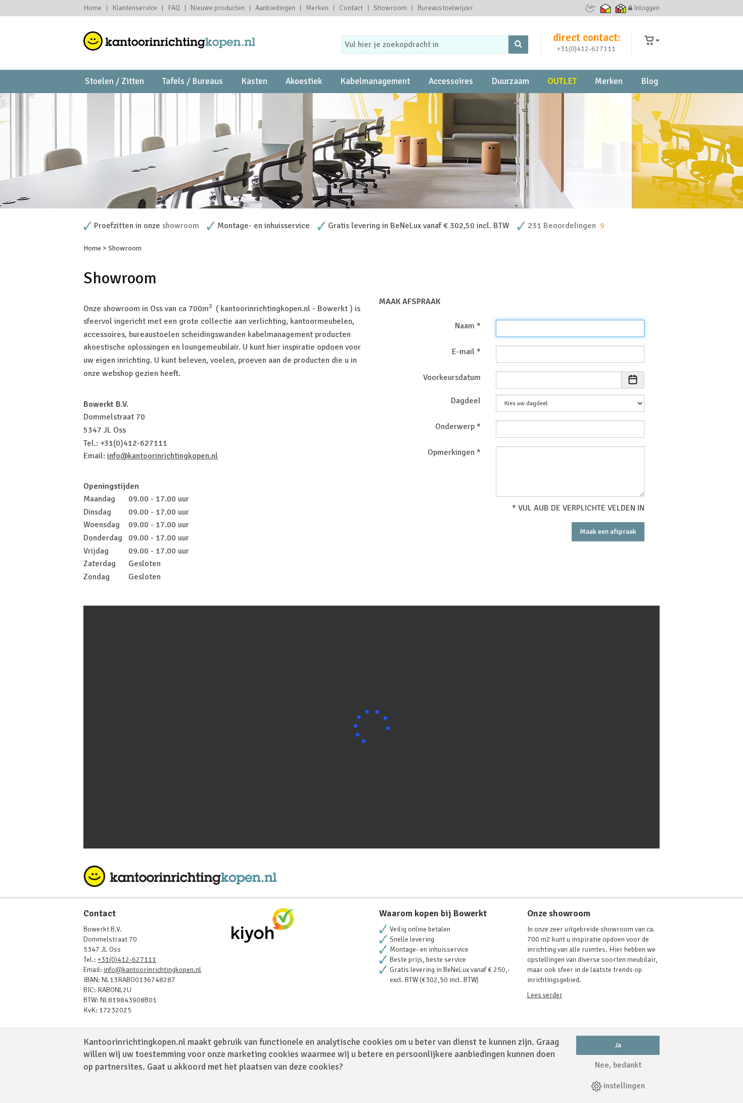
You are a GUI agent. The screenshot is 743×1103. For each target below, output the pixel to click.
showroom (180, 226)
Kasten (254, 81)
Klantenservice (134, 8)
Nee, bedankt (618, 1065)
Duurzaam (510, 81)
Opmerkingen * (454, 452)
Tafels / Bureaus (192, 81)
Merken (317, 8)
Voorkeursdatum (452, 377)
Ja (618, 1045)
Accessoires (451, 81)
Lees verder (545, 995)
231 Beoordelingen (562, 226)
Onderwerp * (458, 426)
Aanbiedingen (275, 8)
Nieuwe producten (218, 8)
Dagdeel (466, 401)
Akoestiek (304, 81)
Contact (351, 8)
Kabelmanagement (375, 81)
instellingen (623, 1086)
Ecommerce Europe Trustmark (590, 8)
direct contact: (586, 37)
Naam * (468, 326)
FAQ (174, 8)
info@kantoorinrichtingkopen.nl (162, 456)
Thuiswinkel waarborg (605, 8)
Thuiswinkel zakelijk (621, 8)
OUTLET (562, 81)
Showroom (390, 8)
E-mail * (466, 352)
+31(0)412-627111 (586, 49)
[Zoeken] (518, 44)
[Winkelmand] (652, 40)
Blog (649, 81)
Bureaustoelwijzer (445, 8)
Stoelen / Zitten (114, 81)
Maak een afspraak (608, 531)
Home (92, 8)
